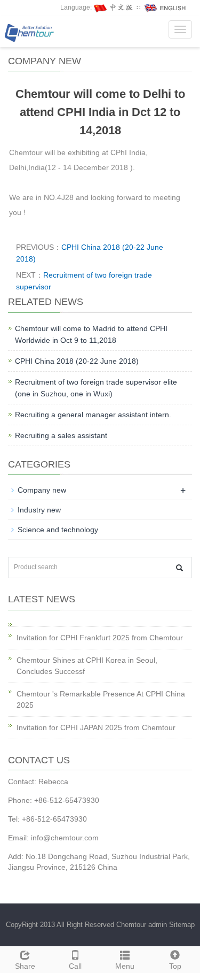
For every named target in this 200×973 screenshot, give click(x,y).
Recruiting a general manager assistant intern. (93, 414)
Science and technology (58, 529)
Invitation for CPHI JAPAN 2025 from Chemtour (96, 727)
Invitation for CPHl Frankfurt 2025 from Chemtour (100, 637)
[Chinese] (114, 7)
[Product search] (179, 568)
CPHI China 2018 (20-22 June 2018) (77, 361)
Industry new (39, 509)
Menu (124, 966)
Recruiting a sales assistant (61, 435)
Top (175, 966)
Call (75, 966)
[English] (165, 7)
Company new (42, 490)
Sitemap (182, 925)
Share (25, 966)
